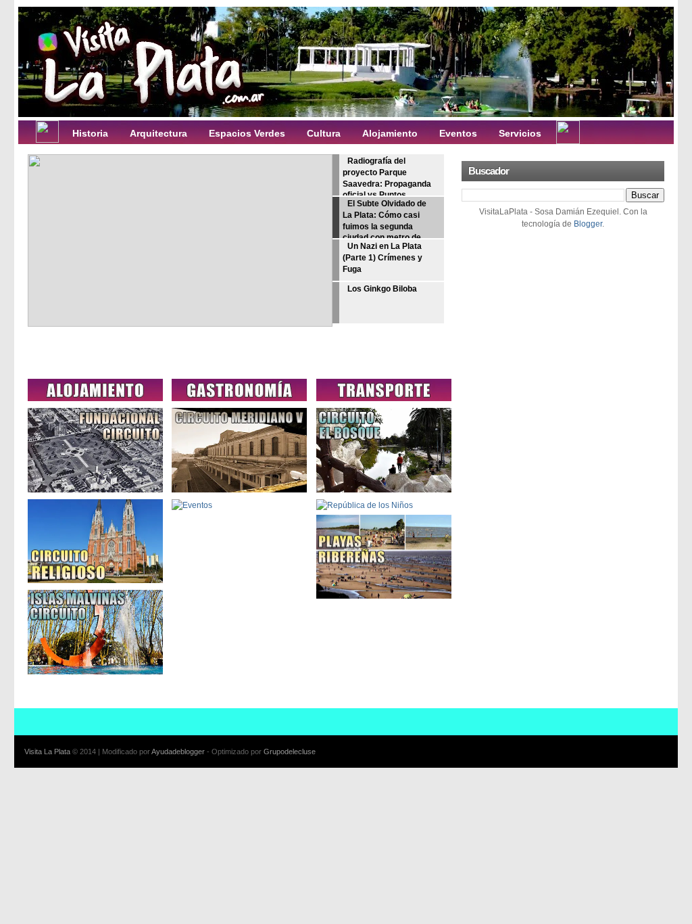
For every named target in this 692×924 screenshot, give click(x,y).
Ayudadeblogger (178, 751)
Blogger (588, 224)
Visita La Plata (47, 751)
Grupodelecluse (290, 751)
